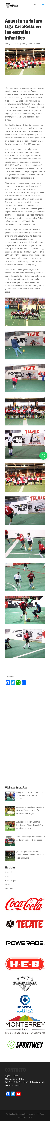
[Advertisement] (25, 712)
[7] (25, 525)
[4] (25, 425)
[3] (25, 392)
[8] (25, 558)
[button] (43, 456)
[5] (25, 458)
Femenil (8, 872)
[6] (25, 491)
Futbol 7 (8, 876)
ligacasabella (14, 43)
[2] (25, 359)
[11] (25, 657)
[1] (25, 326)
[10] (25, 624)
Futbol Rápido (11, 880)
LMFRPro (9, 888)
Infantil (37, 43)
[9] (25, 591)
